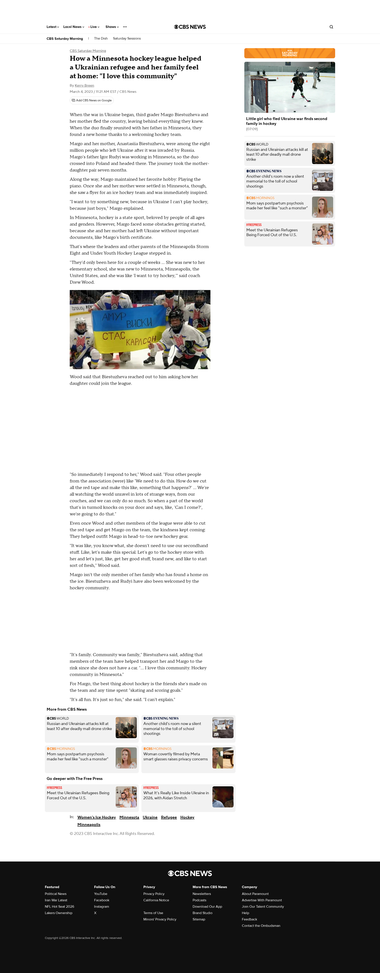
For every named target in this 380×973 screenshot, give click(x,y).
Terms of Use (153, 913)
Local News (72, 27)
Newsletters (202, 894)
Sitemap (199, 919)
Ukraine (150, 817)
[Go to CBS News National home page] (190, 27)
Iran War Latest (56, 900)
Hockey (187, 817)
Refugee (169, 817)
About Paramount (255, 894)
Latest (52, 27)
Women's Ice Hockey (96, 817)
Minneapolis (88, 824)
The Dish (101, 39)
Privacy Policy (153, 894)
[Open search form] (331, 27)
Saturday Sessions (127, 39)
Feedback (249, 919)
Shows (111, 27)
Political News (55, 894)
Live (94, 27)
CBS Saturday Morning (65, 39)
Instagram (101, 906)
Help (245, 913)
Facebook (101, 900)
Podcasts (199, 900)
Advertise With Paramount (262, 900)
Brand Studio (202, 913)
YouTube (100, 894)
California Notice (156, 900)
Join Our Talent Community (263, 906)
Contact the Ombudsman (261, 925)
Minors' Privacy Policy (159, 919)
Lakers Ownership (58, 913)
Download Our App (207, 906)
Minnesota (129, 817)
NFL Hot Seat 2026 (59, 906)
